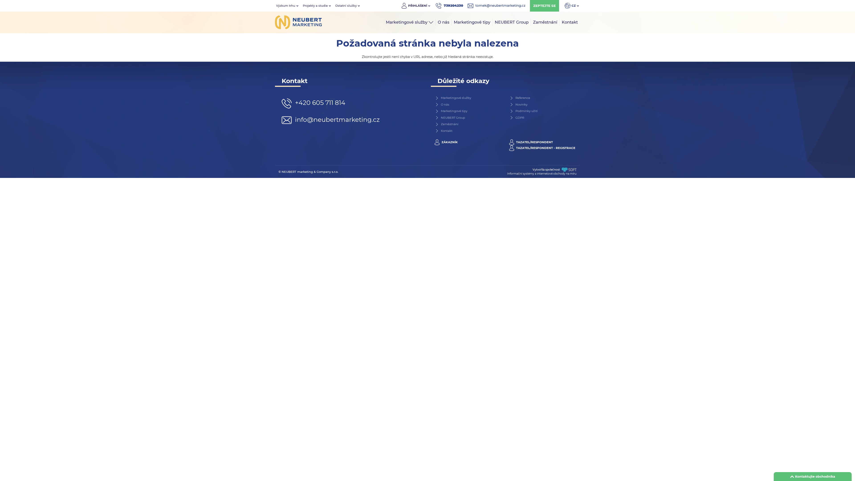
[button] (287, 6)
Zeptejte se (544, 6)
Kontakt (446, 130)
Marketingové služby (456, 98)
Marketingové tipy (454, 111)
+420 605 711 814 (319, 102)
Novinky (521, 104)
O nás (445, 104)
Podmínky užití (526, 111)
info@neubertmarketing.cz (336, 119)
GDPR (519, 117)
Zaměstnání (449, 124)
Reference (522, 98)
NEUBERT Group (453, 117)
